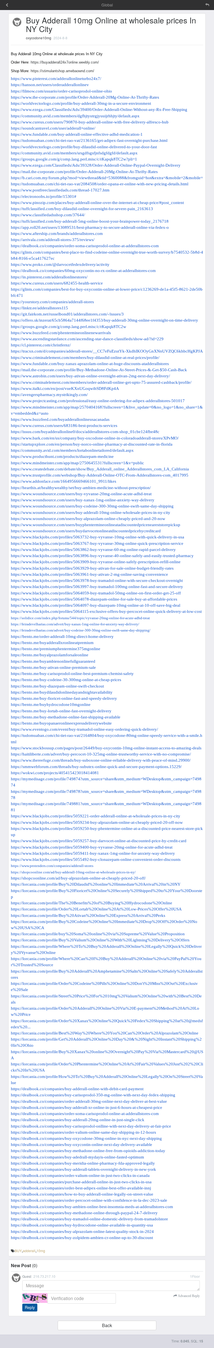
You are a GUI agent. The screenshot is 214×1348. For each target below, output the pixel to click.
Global (107, 5)
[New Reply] (195, 5)
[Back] (7, 5)
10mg (41, 1250)
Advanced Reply (188, 1296)
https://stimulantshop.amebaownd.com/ (62, 71)
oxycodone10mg (38, 37)
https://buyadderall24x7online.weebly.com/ (65, 62)
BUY (18, 1250)
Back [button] (107, 1325)
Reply (30, 1307)
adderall (29, 1250)
